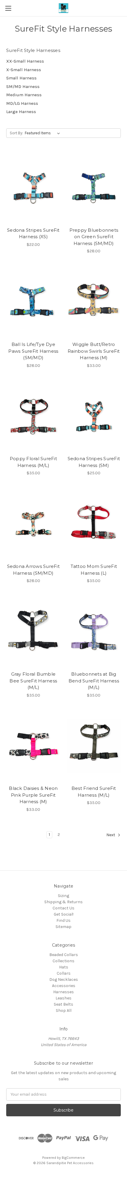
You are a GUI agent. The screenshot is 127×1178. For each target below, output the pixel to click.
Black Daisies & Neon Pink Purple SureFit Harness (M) (33, 794)
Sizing (63, 895)
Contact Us (63, 908)
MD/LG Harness (22, 103)
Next (111, 834)
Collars (64, 973)
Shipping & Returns (63, 901)
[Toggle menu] (8, 8)
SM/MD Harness (23, 86)
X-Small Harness (23, 69)
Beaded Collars (63, 954)
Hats (63, 967)
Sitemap (63, 926)
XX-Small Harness (25, 61)
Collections (63, 960)
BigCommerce (73, 1158)
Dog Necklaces (63, 979)
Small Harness (21, 78)
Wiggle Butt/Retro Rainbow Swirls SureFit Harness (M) (94, 351)
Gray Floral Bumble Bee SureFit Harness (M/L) (33, 680)
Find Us (63, 920)
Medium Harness (24, 94)
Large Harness (21, 111)
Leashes (63, 998)
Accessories (63, 985)
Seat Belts (63, 1004)
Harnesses (63, 991)
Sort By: (16, 133)
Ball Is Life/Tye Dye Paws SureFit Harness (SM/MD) (33, 351)
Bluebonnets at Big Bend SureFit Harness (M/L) (94, 680)
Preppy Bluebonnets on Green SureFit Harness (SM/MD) (93, 236)
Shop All (63, 1010)
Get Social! (64, 914)
